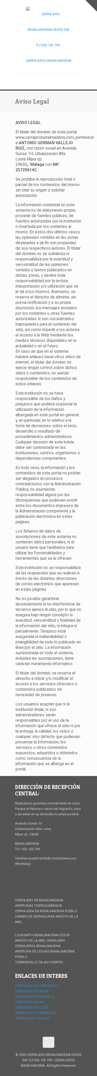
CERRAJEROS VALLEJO (32, 1018)
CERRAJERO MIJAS (29, 1002)
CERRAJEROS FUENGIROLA (35, 1013)
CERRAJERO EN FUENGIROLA (37, 986)
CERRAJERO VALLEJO (31, 1007)
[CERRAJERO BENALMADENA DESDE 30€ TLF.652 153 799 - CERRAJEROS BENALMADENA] (48, 38)
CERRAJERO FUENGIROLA (34, 996)
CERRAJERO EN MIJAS (32, 991)
